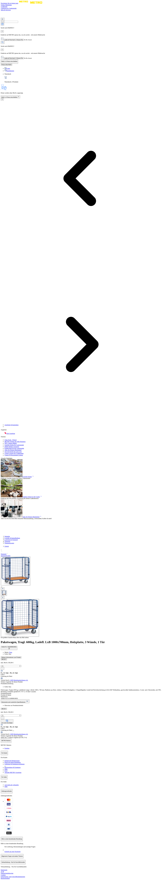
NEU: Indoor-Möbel (10, 443)
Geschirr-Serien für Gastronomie (14, 445)
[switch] (6, 65)
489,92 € (4, 659)
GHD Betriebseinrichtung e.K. (19, 680)
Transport (7, 541)
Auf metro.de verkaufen (11, 785)
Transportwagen (9, 543)
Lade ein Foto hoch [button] (9, 40)
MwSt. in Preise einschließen (9, 97)
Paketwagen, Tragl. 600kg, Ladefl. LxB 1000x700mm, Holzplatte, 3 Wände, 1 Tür (53, 642)
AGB (2, 871)
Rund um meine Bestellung (12, 762)
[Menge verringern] (1, 666)
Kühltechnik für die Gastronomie (14, 448)
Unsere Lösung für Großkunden (14, 453)
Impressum (4, 870)
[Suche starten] (2, 42)
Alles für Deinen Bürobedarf (12, 450)
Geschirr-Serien (27, 476)
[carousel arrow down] (2, 597)
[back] (2, 19)
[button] (81, 551)
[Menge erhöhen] (20, 666)
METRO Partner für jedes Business (15, 441)
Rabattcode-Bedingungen (12, 760)
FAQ (6, 771)
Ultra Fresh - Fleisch (10, 440)
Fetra (10, 652)
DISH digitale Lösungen (11, 446)
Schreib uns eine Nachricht (12, 851)
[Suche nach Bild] (2, 24)
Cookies (3, 875)
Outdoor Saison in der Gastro (31, 497)
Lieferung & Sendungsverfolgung (14, 764)
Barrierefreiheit (5, 878)
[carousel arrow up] (2, 588)
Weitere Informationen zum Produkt (11, 657)
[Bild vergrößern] (20, 618)
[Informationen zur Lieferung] (13, 730)
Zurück (6, 546)
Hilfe (6, 769)
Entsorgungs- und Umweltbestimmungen (13, 876)
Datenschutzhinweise (7, 873)
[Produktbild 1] (4, 593)
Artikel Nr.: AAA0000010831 (9, 647)
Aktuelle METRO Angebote (12, 772)
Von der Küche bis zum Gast (13, 452)
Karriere (6, 748)
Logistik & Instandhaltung (12, 538)
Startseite (7, 536)
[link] (82, 78)
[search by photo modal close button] (2, 31)
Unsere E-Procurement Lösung (13, 455)
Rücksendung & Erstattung (12, 767)
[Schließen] (2, 99)
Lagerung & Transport (11, 540)
